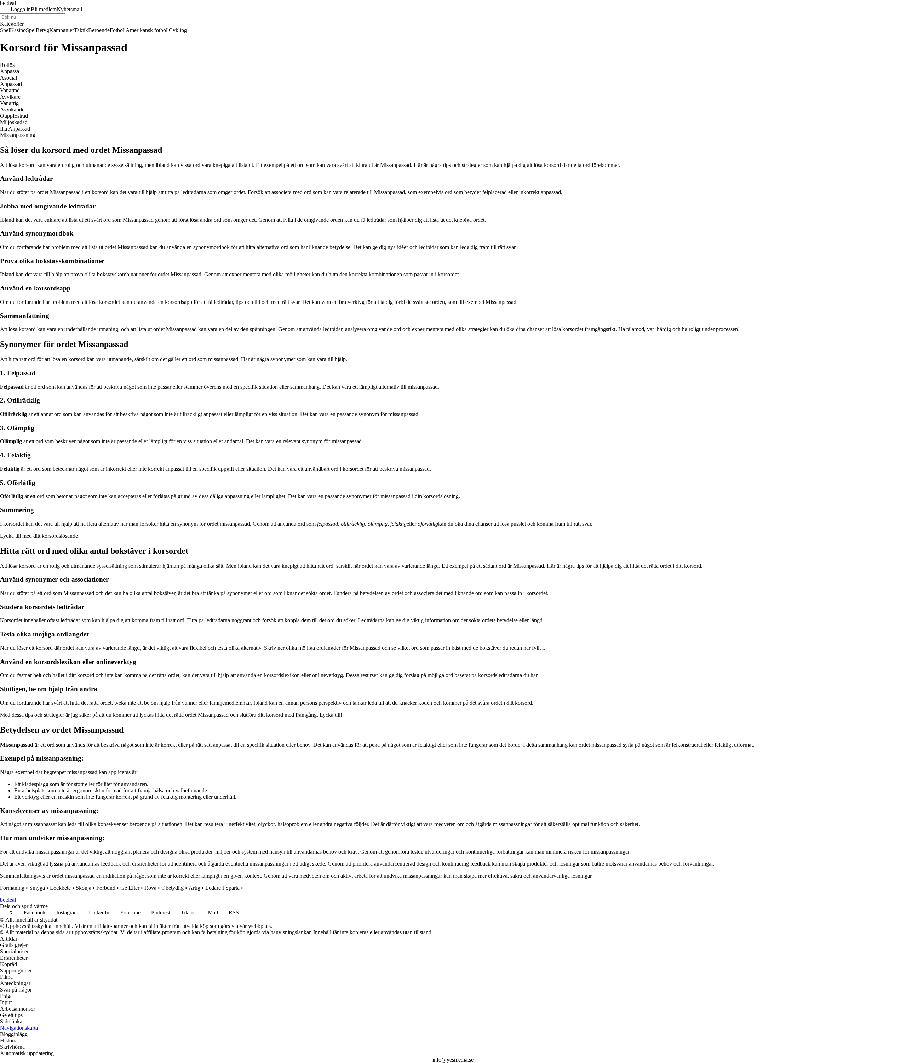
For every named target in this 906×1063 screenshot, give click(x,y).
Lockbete (60, 888)
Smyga (37, 888)
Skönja (83, 888)
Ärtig (194, 888)
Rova (150, 888)
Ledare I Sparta (222, 888)
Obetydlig (172, 888)
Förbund (105, 888)
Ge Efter (129, 888)
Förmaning (12, 888)
